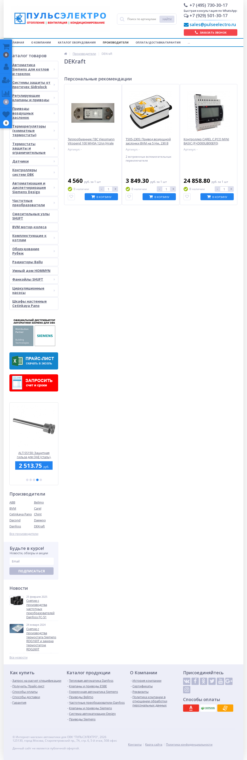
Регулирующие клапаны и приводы (30, 97)
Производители (116, 42)
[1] (27, 480)
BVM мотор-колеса (29, 227)
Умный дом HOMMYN (31, 270)
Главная (17, 42)
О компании (41, 42)
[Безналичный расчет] (225, 708)
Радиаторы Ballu (27, 262)
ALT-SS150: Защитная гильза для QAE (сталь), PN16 (34, 455)
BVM (12, 508)
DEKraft (39, 526)
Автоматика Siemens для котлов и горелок (30, 69)
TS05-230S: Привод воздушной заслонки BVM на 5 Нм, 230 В (148, 141)
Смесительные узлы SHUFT (31, 216)
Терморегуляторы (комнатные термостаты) (29, 130)
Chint (38, 514)
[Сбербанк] (208, 708)
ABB (12, 502)
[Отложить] (71, 196)
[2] (30, 480)
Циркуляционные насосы (28, 290)
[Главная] (65, 53)
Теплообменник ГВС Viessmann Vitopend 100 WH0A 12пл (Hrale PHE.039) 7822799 (91, 143)
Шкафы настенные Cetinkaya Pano (29, 303)
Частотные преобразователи (28, 202)
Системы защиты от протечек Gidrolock (31, 84)
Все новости (18, 657)
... (189, 42)
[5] (41, 480)
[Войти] (6, 67)
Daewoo (40, 520)
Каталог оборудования (77, 42)
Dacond (15, 520)
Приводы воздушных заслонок (23, 113)
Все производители (23, 534)
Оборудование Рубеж (25, 251)
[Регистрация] (6, 80)
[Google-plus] (229, 681)
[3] (34, 480)
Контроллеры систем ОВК (24, 172)
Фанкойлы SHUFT (27, 279)
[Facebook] (195, 681)
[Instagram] (186, 689)
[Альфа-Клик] (191, 708)
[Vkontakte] (186, 681)
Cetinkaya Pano (20, 514)
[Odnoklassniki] (203, 681)
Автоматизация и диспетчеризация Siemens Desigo (29, 187)
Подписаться (31, 571)
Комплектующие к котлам (29, 237)
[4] (37, 480)
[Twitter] (212, 681)
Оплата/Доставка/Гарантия (158, 42)
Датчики (20, 161)
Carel (37, 508)
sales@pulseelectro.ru (213, 24)
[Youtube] (220, 681)
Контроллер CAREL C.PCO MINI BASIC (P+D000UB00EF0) (206, 141)
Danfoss (15, 526)
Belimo (39, 502)
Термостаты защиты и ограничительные (29, 148)
